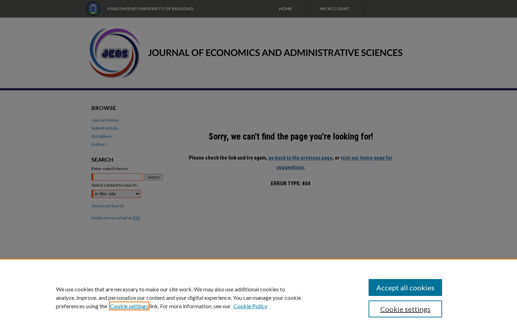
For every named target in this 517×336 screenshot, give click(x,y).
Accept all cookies (405, 287)
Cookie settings (129, 306)
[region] (258, 297)
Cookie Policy (250, 306)
